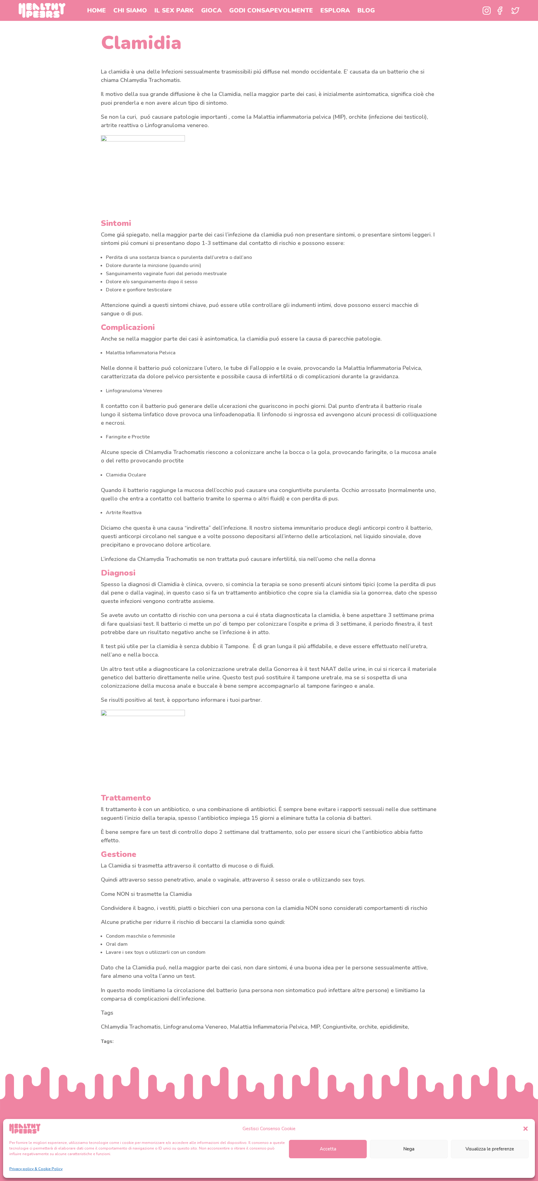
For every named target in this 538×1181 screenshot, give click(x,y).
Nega (408, 1149)
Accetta (328, 1149)
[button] (525, 1129)
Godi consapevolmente (271, 10)
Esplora (335, 10)
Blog (366, 10)
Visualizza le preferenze (489, 1149)
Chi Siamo (130, 10)
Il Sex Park (174, 10)
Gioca (211, 10)
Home (96, 10)
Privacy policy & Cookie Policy (36, 1168)
